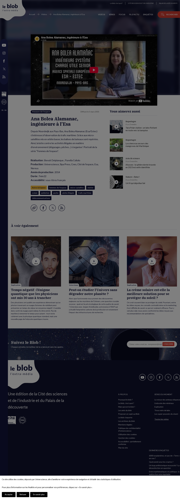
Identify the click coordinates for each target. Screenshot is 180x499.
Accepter (9, 494)
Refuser (23, 494)
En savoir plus (39, 494)
